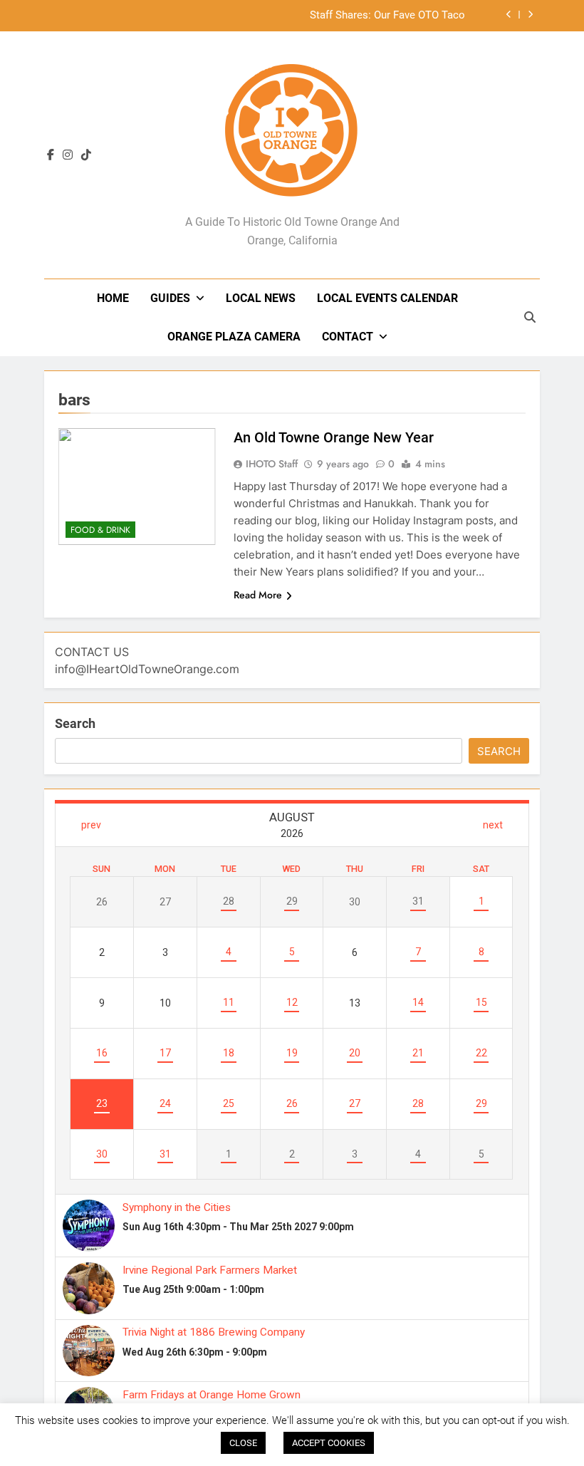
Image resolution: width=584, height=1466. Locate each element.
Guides (170, 298)
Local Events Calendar (387, 298)
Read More (258, 595)
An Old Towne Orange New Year (334, 437)
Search (75, 723)
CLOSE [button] (243, 1443)
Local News (261, 298)
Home (113, 298)
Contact (347, 336)
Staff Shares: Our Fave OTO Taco (387, 15)
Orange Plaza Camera (234, 336)
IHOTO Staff (272, 464)
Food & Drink (100, 530)
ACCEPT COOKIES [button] (328, 1443)
